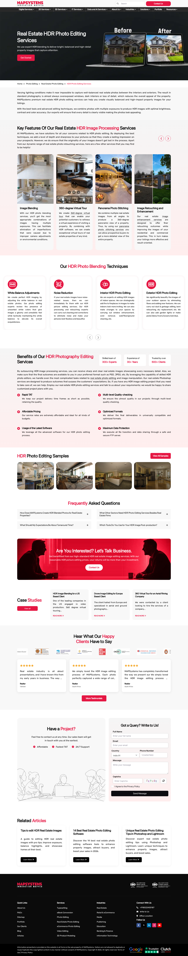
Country (115, 751)
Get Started (26, 57)
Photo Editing (63, 917)
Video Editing (62, 931)
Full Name (117, 731)
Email (115, 741)
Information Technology (107, 936)
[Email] (6, 402)
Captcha (117, 776)
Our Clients (22, 926)
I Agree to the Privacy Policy (127, 786)
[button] (172, 9)
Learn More (27, 860)
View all (27, 608)
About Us (21, 908)
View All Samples (160, 455)
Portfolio (21, 922)
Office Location (146, 916)
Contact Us (158, 3)
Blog (19, 931)
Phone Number (147, 751)
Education (101, 926)
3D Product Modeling (66, 936)
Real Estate (102, 908)
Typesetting (62, 908)
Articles (20, 936)
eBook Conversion (65, 912)
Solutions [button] (144, 9)
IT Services (76, 9)
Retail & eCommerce (106, 912)
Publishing (101, 922)
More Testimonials (94, 698)
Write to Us (144, 911)
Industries (130, 9)
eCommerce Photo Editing (68, 926)
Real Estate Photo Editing (68, 922)
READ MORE (57, 616)
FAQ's (19, 912)
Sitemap (20, 917)
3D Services (60, 9)
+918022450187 (147, 907)
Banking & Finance (105, 931)
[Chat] (6, 394)
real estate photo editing (103, 378)
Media (99, 917)
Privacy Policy (27, 953)
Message (117, 760)
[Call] (6, 409)
